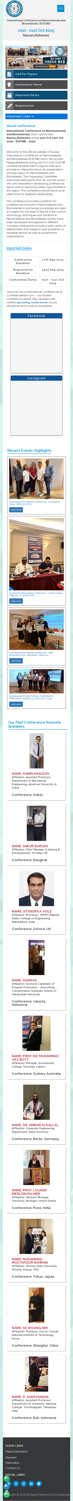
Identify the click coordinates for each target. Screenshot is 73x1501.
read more (16, 510)
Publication (12, 1462)
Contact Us (12, 1468)
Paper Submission (16, 1451)
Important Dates (27, 95)
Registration (24, 105)
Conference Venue (28, 84)
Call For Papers (26, 74)
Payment (10, 1457)
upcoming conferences (32, 302)
